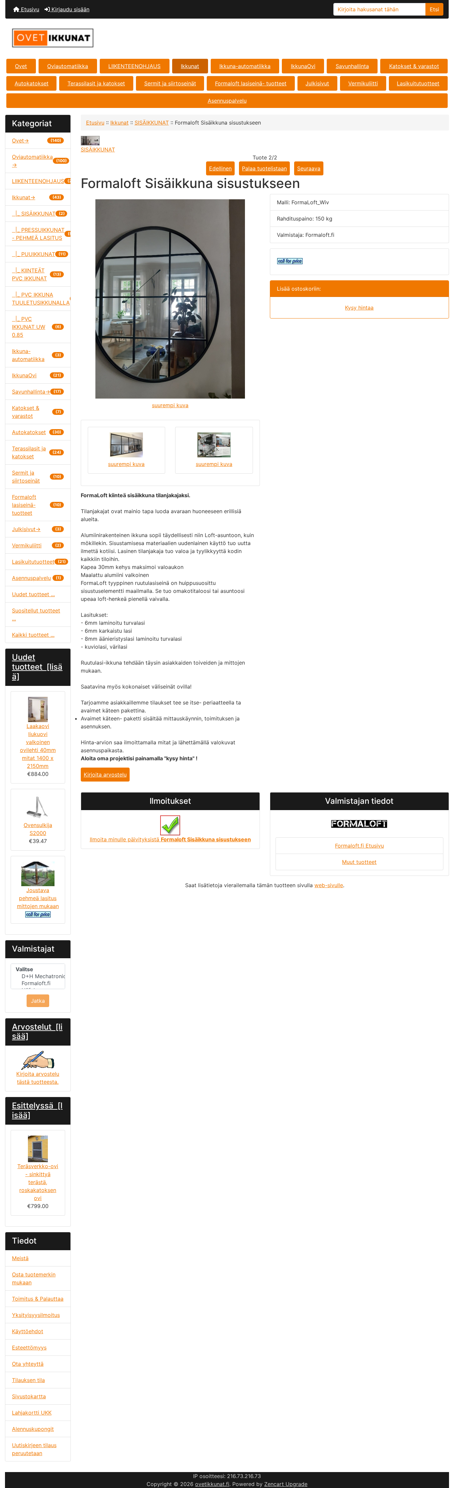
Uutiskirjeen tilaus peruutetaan (34, 1449)
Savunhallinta (352, 66)
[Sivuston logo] (79, 38)
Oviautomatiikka (67, 66)
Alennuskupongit (33, 1429)
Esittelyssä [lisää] (37, 1110)
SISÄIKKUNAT (152, 122)
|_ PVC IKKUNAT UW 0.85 (36, 327)
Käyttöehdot (27, 1331)
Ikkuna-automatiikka (245, 66)
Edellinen (220, 168)
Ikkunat (190, 66)
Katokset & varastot (414, 66)
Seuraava (308, 168)
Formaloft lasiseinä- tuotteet (250, 83)
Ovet (21, 66)
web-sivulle (328, 885)
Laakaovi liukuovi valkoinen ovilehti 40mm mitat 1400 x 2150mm (38, 746)
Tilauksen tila (28, 1380)
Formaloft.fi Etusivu (359, 845)
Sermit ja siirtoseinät (170, 83)
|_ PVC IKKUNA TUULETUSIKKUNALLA (41, 298)
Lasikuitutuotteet (418, 83)
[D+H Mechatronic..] (38, 976)
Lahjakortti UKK (32, 1412)
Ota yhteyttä (28, 1363)
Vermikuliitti (363, 83)
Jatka (38, 1000)
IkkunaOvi (303, 66)
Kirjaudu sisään (69, 9)
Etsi (434, 9)
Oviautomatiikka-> (39, 160)
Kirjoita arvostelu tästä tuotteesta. (37, 1077)
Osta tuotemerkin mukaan (34, 1278)
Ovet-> (36, 140)
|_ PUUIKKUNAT (39, 254)
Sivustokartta (29, 1396)
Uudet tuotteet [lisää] (37, 666)
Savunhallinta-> (36, 391)
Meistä (20, 1258)
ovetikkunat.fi (212, 1484)
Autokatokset (32, 83)
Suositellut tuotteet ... (36, 614)
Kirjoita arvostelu (105, 774)
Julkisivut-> (36, 529)
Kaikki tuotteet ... (33, 634)
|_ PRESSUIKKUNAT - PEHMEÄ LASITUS (41, 234)
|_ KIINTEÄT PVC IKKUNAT (36, 274)
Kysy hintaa (359, 307)
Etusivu (29, 9)
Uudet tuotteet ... (33, 594)
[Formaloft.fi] (38, 983)
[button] (442, 1455)
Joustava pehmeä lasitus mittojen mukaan (38, 898)
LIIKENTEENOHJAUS (134, 66)
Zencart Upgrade (285, 1484)
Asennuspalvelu (227, 100)
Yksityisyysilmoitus (36, 1315)
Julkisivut (317, 83)
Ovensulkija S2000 (38, 829)
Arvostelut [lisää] (37, 1031)
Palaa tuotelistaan (264, 168)
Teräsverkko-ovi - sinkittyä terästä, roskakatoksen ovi (37, 1182)
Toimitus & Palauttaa (37, 1298)
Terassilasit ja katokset (96, 83)
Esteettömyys (29, 1347)
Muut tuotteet (359, 862)
